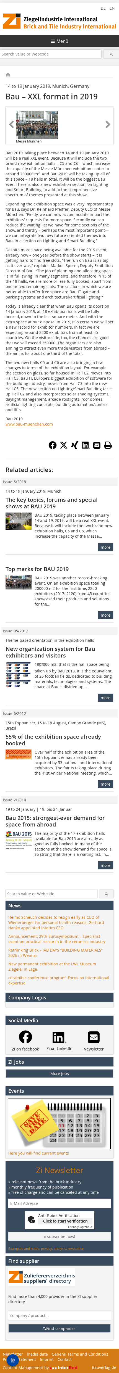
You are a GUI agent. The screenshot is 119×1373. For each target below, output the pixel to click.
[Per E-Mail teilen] (96, 445)
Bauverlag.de (104, 1367)
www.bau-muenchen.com (29, 424)
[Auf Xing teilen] (74, 447)
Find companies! (61, 1328)
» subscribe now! (59, 1236)
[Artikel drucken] (107, 445)
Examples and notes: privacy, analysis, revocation (46, 1248)
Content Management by (26, 1367)
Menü (62, 41)
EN (112, 8)
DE (103, 8)
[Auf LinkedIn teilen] (85, 447)
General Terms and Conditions (80, 1354)
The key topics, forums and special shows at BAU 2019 (52, 503)
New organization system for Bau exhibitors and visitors (50, 652)
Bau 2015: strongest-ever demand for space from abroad (55, 821)
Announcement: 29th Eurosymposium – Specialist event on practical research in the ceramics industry (56, 939)
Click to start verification (65, 1221)
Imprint (47, 1359)
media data (37, 1354)
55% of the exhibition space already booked (53, 740)
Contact (65, 1359)
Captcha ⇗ (80, 1227)
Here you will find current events (38, 1153)
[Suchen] (111, 54)
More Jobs (59, 1073)
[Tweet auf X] (63, 447)
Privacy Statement (19, 1359)
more (105, 547)
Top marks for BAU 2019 (37, 569)
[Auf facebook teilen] (52, 447)
